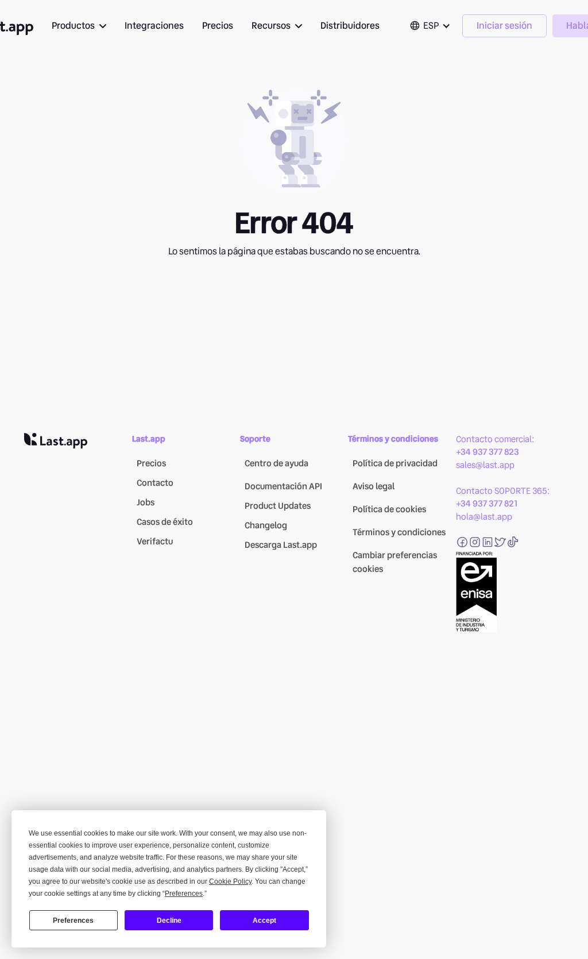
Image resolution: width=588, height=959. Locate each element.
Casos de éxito (165, 522)
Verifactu (155, 541)
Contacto (155, 483)
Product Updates (278, 506)
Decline (169, 921)
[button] (79, 25)
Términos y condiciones (399, 532)
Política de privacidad (395, 463)
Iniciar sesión (504, 25)
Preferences (73, 921)
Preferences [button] (184, 894)
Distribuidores (350, 25)
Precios (217, 25)
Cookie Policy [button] (230, 881)
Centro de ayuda (276, 463)
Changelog (266, 525)
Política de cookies (389, 509)
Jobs (145, 502)
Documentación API (283, 486)
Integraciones (154, 25)
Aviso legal (373, 486)
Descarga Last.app (281, 545)
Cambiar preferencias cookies (395, 562)
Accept (264, 921)
